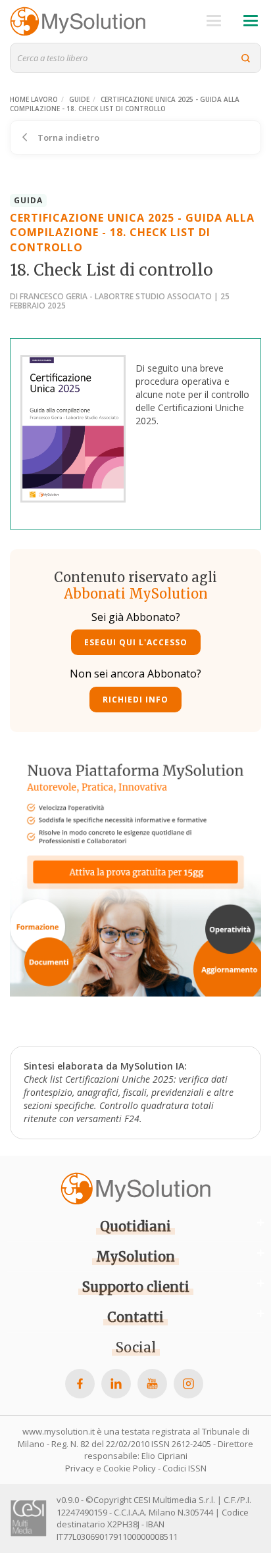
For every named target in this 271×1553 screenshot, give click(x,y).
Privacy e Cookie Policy (110, 1468)
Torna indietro (67, 137)
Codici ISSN (184, 1468)
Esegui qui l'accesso (135, 642)
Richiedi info (135, 699)
